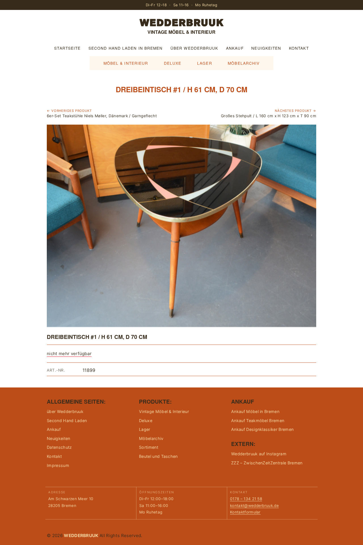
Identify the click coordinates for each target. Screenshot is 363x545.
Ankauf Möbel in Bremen (255, 411)
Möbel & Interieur (126, 63)
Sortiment (148, 447)
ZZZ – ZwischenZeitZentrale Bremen (267, 462)
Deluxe (173, 63)
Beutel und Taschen (158, 456)
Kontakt (299, 48)
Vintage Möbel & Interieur (164, 411)
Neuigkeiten (266, 48)
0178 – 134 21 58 (246, 498)
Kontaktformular (245, 512)
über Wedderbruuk (194, 48)
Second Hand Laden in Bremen (125, 48)
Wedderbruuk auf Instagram (258, 453)
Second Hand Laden (67, 420)
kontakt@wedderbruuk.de (254, 505)
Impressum (58, 465)
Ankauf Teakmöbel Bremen (257, 420)
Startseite (67, 48)
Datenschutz (59, 447)
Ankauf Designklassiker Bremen (262, 429)
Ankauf (235, 48)
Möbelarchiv (243, 63)
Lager (204, 63)
